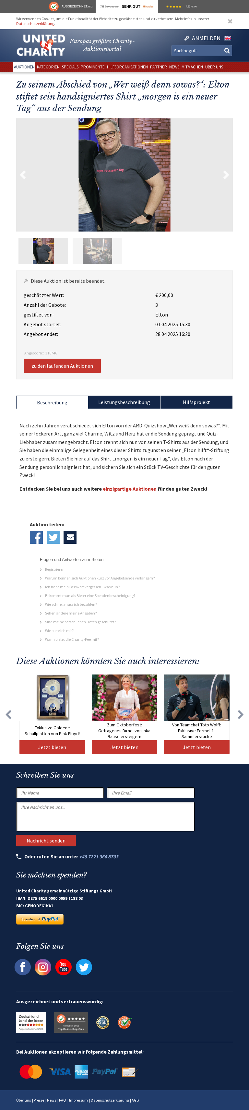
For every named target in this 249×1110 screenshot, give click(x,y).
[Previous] (8, 714)
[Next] (241, 714)
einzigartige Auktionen (130, 488)
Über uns (23, 1100)
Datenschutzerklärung (35, 23)
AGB (135, 1100)
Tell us (70, 537)
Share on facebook (36, 537)
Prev (22, 175)
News (51, 1100)
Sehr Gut (131, 6)
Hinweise (148, 6)
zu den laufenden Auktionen (62, 366)
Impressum (78, 1100)
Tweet (53, 537)
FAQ (62, 1100)
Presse (39, 1100)
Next (226, 175)
